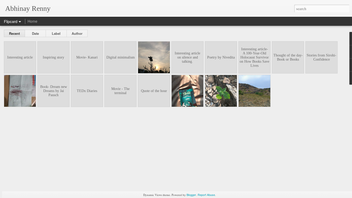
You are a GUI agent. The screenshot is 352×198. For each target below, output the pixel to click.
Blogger (191, 195)
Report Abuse (206, 195)
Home (32, 21)
